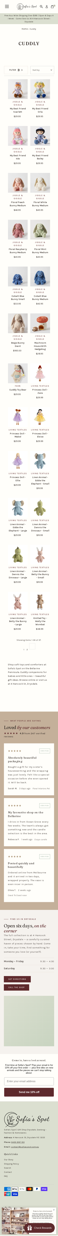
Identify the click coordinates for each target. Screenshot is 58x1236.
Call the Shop (16, 987)
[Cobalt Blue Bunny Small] (18, 276)
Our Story (8, 1160)
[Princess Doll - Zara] (40, 373)
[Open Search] (41, 6)
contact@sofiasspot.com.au (25, 1147)
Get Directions (17, 979)
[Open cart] (52, 6)
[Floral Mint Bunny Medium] (40, 230)
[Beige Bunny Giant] (18, 323)
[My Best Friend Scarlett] (18, 89)
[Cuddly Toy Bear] (18, 373)
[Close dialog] (54, 1209)
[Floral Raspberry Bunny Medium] (18, 230)
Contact (8, 1172)
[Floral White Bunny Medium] (40, 183)
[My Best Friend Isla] (18, 136)
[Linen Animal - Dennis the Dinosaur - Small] (40, 508)
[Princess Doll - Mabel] (18, 417)
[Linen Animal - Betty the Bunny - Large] (18, 602)
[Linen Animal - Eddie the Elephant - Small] (40, 461)
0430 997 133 (17, 1142)
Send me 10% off (29, 1092)
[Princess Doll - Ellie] (18, 461)
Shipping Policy (11, 1164)
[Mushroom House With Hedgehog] (40, 323)
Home (25, 29)
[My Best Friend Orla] (40, 89)
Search (7, 1168)
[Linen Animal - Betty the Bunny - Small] (40, 555)
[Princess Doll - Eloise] (40, 417)
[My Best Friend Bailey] (40, 136)
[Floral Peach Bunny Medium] (18, 183)
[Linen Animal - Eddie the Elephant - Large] (18, 508)
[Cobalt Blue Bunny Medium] (40, 276)
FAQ (6, 1176)
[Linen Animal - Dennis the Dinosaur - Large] (18, 555)
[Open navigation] (7, 7)
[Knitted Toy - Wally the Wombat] (40, 602)
